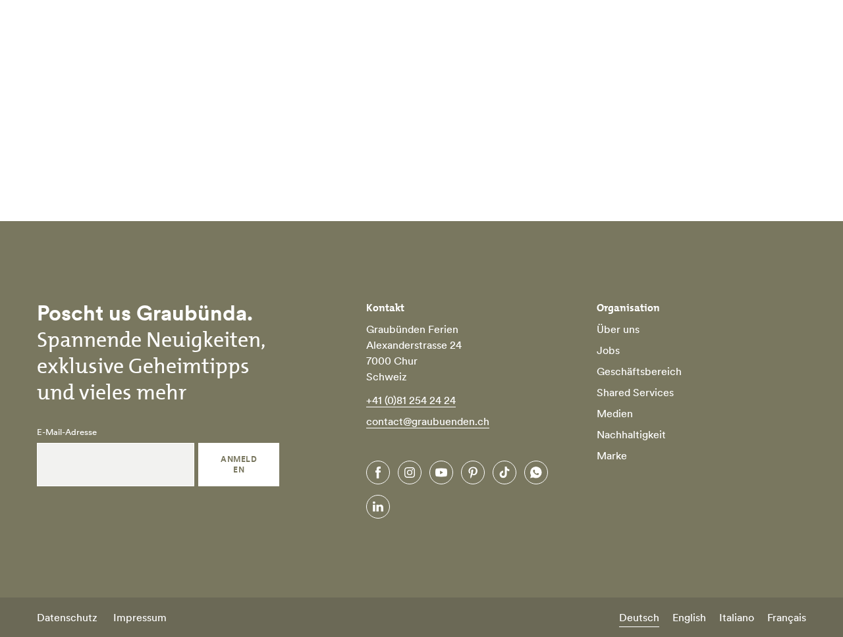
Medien (615, 413)
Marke (612, 455)
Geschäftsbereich (639, 371)
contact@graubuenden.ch (427, 421)
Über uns (618, 329)
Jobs (608, 350)
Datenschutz (67, 617)
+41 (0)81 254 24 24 (411, 400)
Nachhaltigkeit (631, 434)
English (689, 617)
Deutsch (639, 617)
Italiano (736, 617)
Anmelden (239, 464)
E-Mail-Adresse (67, 432)
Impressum (140, 617)
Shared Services (635, 392)
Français (786, 617)
